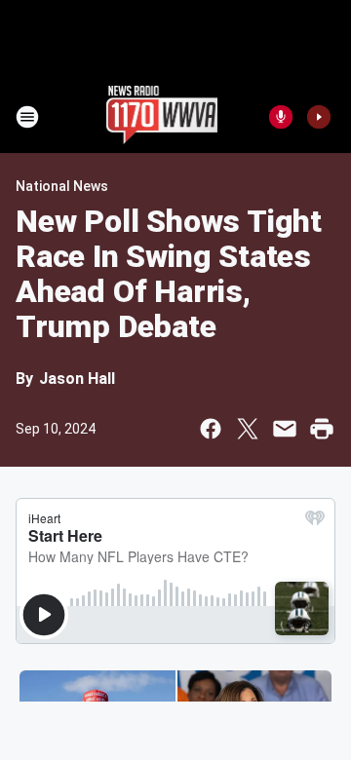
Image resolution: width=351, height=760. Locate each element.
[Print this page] (321, 428)
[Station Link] (162, 117)
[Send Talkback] (280, 117)
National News (62, 186)
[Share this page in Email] (284, 428)
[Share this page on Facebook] (210, 428)
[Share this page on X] (247, 428)
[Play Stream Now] (319, 117)
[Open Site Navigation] (27, 117)
